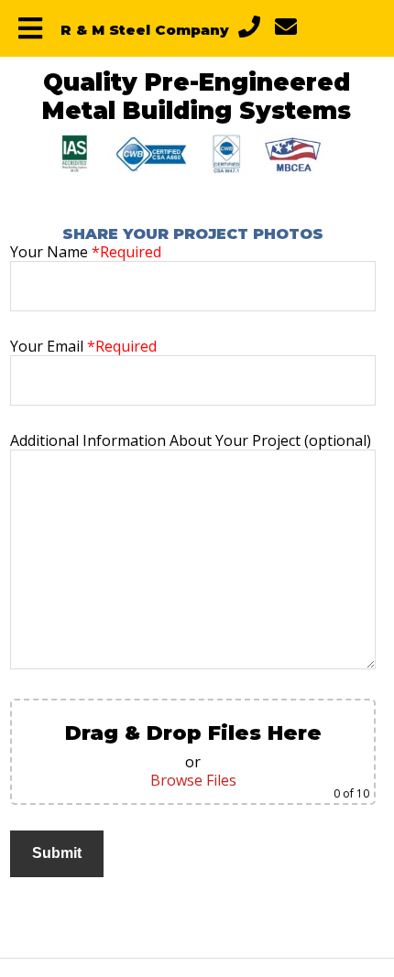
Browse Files (193, 780)
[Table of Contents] (30, 28)
